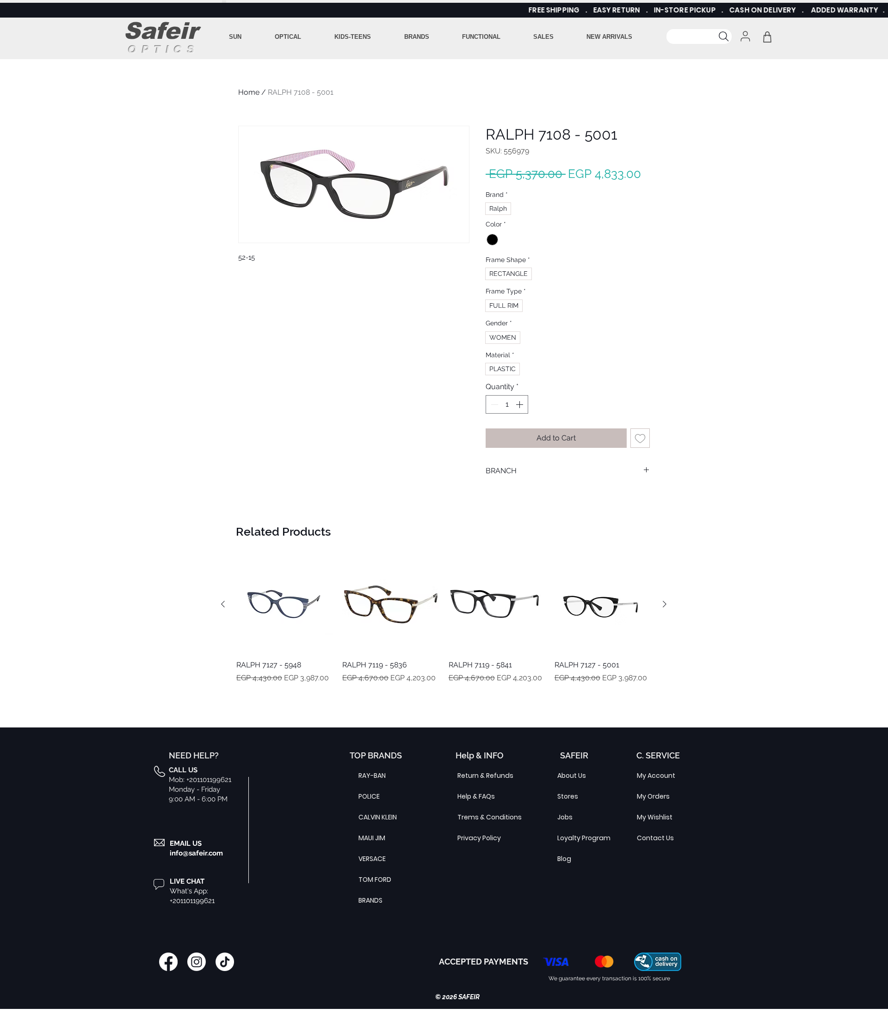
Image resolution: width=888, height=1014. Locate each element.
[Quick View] (284, 604)
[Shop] (767, 36)
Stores (567, 796)
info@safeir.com (196, 853)
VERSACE (372, 858)
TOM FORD (374, 879)
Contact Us (655, 838)
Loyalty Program (579, 838)
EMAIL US (186, 843)
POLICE (369, 796)
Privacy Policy (479, 838)
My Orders (653, 796)
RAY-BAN (372, 775)
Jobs (565, 817)
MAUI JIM (371, 838)
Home (248, 92)
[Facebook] (168, 962)
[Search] (699, 36)
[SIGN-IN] (744, 36)
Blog (564, 858)
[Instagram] (196, 962)
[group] (443, 625)
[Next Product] (664, 604)
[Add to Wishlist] (640, 438)
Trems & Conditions (479, 817)
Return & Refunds (479, 775)
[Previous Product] (222, 604)
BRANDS (370, 900)
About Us (571, 775)
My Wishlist (654, 817)
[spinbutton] (507, 404)
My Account (656, 775)
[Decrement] (493, 404)
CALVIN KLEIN (377, 817)
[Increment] (520, 404)
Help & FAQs (476, 796)
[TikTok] (225, 962)
